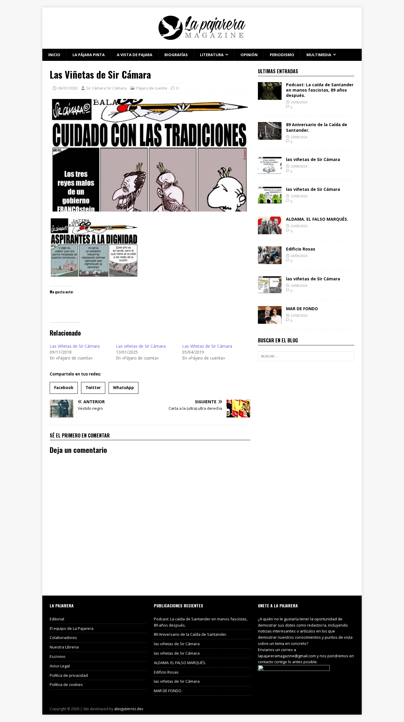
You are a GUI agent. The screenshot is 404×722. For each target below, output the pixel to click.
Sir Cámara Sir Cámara (106, 88)
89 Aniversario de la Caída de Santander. (316, 127)
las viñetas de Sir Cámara (313, 159)
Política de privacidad (69, 675)
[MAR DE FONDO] (270, 320)
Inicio (54, 54)
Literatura (212, 54)
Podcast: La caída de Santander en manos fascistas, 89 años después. (319, 90)
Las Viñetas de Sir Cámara (75, 346)
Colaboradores (63, 637)
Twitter (93, 387)
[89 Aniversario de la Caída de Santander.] (270, 136)
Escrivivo (57, 656)
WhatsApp (123, 387)
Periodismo (282, 54)
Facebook (63, 387)
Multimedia (318, 54)
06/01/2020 (67, 88)
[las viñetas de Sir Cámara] (270, 171)
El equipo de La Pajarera (71, 628)
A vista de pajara (134, 54)
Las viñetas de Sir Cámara (141, 346)
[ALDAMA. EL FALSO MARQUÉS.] (270, 231)
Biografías (176, 54)
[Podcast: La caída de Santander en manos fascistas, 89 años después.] (270, 96)
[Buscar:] (306, 356)
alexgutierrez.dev (128, 708)
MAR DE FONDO (302, 308)
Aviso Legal (60, 666)
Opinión (249, 54)
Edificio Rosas (300, 249)
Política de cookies (66, 684)
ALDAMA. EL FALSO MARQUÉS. (317, 219)
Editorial (57, 619)
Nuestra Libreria (64, 647)
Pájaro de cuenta (151, 88)
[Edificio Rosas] (270, 261)
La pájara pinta (88, 54)
